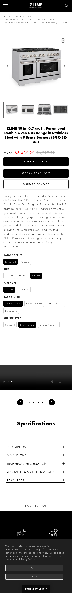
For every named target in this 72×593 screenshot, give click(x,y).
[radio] (10, 262)
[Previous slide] (20, 402)
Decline (34, 576)
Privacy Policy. (27, 559)
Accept (34, 568)
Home (6, 16)
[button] (36, 161)
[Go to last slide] (7, 66)
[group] (11, 110)
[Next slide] (64, 66)
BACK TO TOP (36, 505)
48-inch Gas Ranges (23, 16)
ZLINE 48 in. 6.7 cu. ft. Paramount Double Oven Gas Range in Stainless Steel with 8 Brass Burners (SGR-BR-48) (35, 21)
